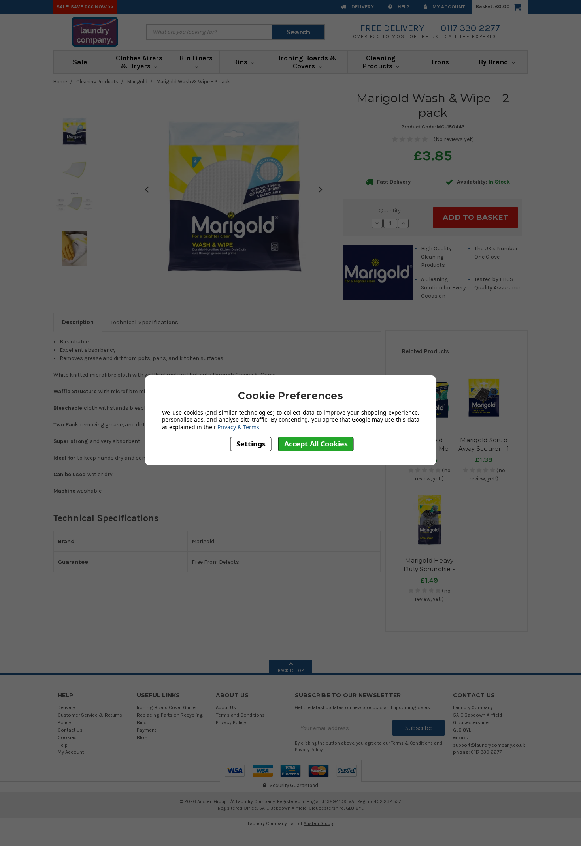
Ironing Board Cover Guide (166, 707)
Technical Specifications (144, 322)
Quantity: (390, 210)
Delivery (362, 6)
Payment (146, 730)
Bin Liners (196, 58)
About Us (226, 707)
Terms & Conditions (412, 743)
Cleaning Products (379, 62)
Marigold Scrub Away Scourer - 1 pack (483, 448)
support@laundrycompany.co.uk (489, 745)
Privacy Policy (231, 722)
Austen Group (318, 823)
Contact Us (70, 730)
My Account (448, 6)
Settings (251, 444)
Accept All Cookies (316, 444)
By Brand (494, 62)
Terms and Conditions (240, 715)
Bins (241, 62)
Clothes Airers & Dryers (139, 62)
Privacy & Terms (238, 427)
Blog (142, 737)
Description (78, 322)
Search (298, 32)
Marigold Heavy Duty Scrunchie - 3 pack (429, 569)
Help (402, 6)
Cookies (67, 737)
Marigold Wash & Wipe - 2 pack (193, 81)
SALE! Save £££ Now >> (85, 6)
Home (60, 81)
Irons (440, 62)
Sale (80, 62)
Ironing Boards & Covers (307, 62)
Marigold (137, 81)
